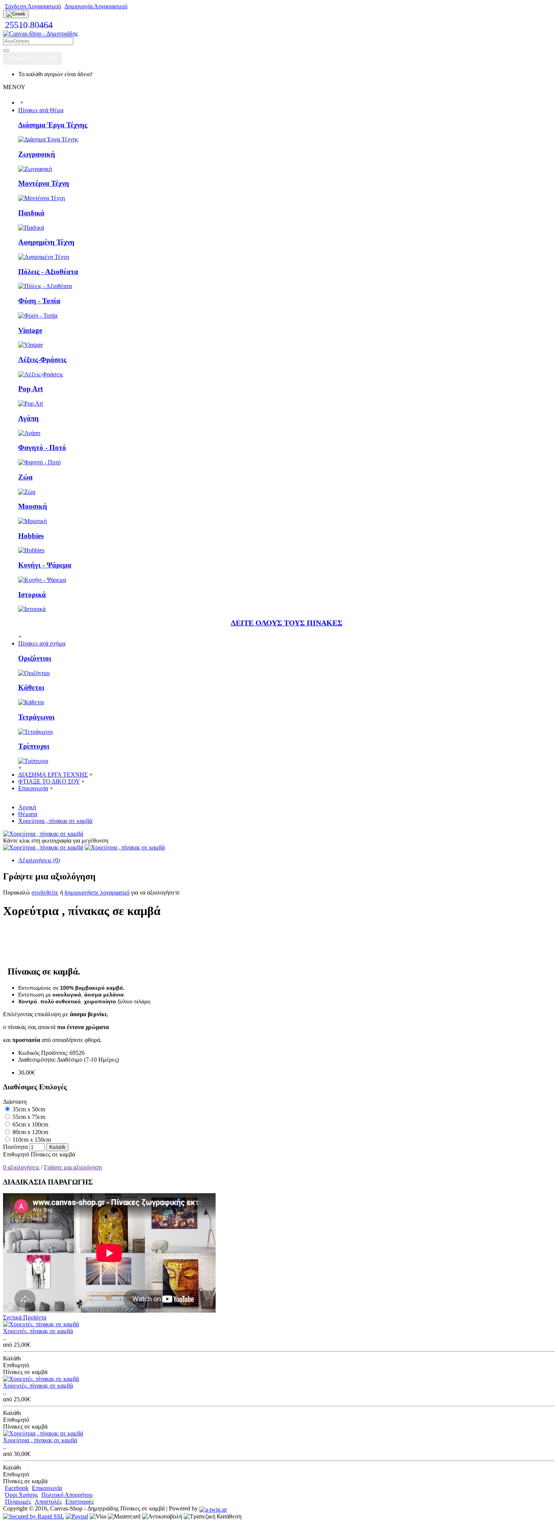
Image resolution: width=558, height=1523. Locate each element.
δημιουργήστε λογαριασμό (97, 892)
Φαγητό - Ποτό (42, 447)
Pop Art (30, 389)
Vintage (30, 330)
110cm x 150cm (31, 1139)
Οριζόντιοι (34, 658)
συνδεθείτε (45, 892)
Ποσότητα (15, 1147)
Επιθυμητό (16, 1154)
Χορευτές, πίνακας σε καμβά (38, 1331)
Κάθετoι (31, 687)
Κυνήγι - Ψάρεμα (44, 565)
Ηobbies (31, 536)
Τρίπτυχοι (33, 746)
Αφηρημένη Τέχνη (46, 242)
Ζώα (25, 477)
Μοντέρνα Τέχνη (43, 183)
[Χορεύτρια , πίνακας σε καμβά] (43, 833)
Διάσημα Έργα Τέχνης (52, 125)
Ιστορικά (32, 595)
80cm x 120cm (29, 1132)
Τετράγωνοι (36, 717)
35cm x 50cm (28, 1109)
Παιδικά (31, 213)
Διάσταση (15, 1101)
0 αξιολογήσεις (21, 1167)
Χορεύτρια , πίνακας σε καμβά (40, 1440)
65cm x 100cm (29, 1124)
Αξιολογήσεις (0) (39, 860)
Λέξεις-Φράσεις (42, 360)
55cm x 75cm (28, 1117)
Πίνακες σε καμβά (53, 1154)
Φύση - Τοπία (39, 301)
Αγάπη (28, 418)
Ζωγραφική (36, 154)
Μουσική (32, 506)
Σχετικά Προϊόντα (24, 1317)
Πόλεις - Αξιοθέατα (48, 272)
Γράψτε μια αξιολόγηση (73, 1167)
